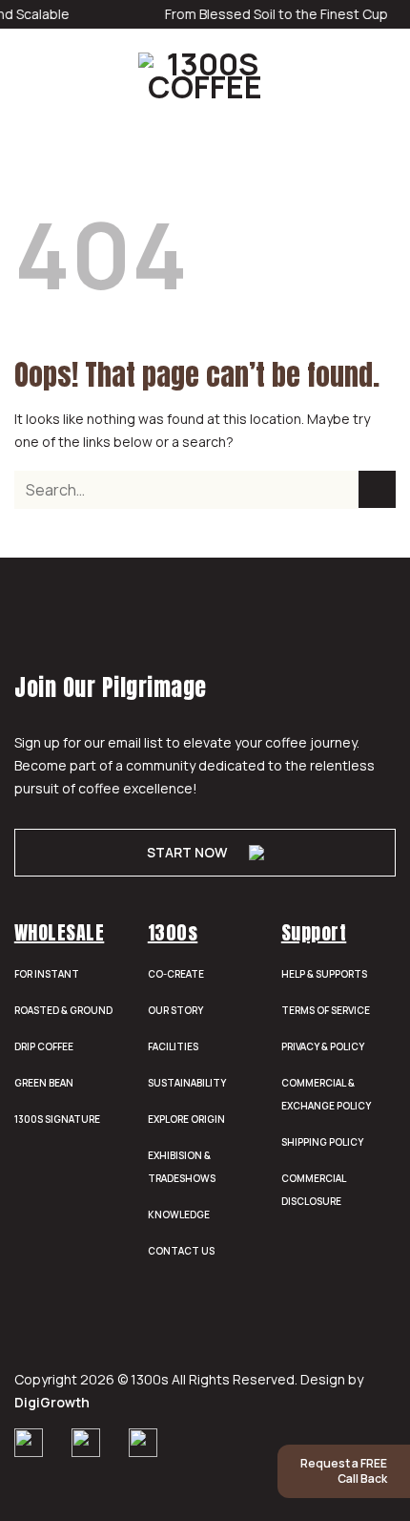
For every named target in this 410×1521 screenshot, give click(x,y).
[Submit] (377, 489)
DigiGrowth (52, 1402)
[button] (25, 76)
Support (314, 932)
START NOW (187, 852)
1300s (173, 932)
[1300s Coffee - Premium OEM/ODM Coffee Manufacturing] (205, 76)
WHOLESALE (59, 932)
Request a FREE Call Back (343, 1471)
